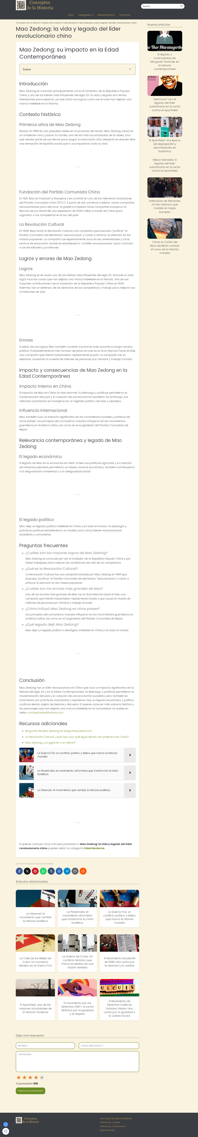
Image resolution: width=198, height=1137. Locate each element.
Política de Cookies (110, 1122)
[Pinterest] (35, 871)
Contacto (124, 15)
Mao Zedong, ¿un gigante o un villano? (50, 742)
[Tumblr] (51, 871)
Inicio (71, 15)
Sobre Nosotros (106, 15)
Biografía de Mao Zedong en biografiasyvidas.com (58, 731)
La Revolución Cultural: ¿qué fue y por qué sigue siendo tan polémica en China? (77, 737)
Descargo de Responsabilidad (116, 1118)
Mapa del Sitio (107, 1130)
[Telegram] (67, 871)
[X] (27, 871)
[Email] (75, 871)
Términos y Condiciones (112, 1126)
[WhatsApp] (43, 871)
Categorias (84, 15)
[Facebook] (19, 871)
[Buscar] (181, 6)
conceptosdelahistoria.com (45, 712)
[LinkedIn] (59, 871)
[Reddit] (83, 871)
